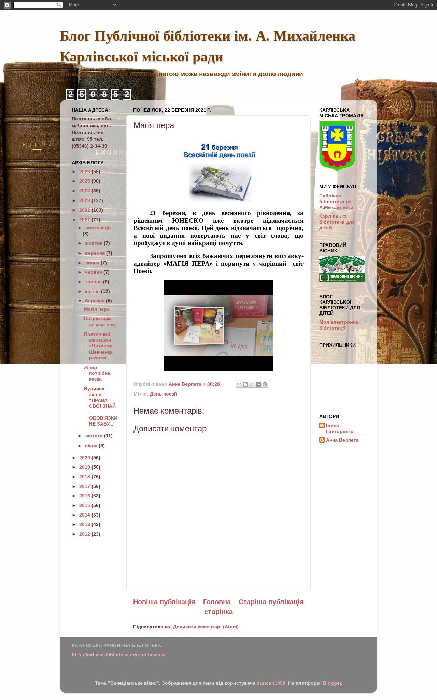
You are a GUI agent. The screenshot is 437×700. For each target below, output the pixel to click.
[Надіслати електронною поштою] (239, 384)
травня (94, 281)
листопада (98, 227)
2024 (85, 190)
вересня (95, 253)
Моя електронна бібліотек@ (338, 324)
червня (94, 272)
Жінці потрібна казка (97, 373)
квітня (93, 291)
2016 (85, 495)
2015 (85, 505)
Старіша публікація (271, 602)
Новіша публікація (164, 602)
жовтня (94, 243)
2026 (85, 171)
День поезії (163, 394)
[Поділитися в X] (252, 384)
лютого (94, 435)
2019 (85, 467)
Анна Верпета (342, 440)
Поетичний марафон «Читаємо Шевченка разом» (98, 345)
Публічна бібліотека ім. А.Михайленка (336, 201)
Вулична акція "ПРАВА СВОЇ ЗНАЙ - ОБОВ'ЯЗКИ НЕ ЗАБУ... (100, 406)
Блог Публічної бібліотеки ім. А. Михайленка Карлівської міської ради (207, 45)
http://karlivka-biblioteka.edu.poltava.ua (118, 654)
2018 (85, 476)
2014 (85, 515)
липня (93, 262)
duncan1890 (271, 683)
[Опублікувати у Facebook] (258, 384)
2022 (85, 210)
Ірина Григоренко (340, 428)
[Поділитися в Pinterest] (265, 384)
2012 (85, 534)
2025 (85, 181)
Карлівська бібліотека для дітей (337, 222)
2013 (85, 524)
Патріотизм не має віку (100, 321)
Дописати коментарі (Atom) (206, 626)
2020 (85, 457)
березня (95, 300)
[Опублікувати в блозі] (245, 384)
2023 (85, 200)
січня (92, 445)
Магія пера (97, 309)
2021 (85, 219)
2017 (85, 486)
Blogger (332, 683)
